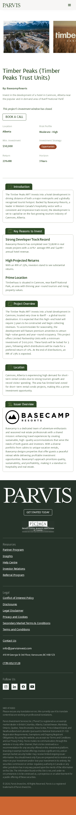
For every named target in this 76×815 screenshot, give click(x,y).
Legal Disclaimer (13, 610)
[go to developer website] (37, 417)
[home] (11, 5)
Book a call (14, 117)
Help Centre (10, 562)
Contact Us (9, 640)
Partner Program (13, 549)
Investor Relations (14, 568)
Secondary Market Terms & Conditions (26, 623)
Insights (8, 556)
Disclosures (10, 604)
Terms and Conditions (16, 629)
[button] (69, 5)
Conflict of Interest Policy (18, 598)
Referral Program (13, 575)
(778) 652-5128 (11, 663)
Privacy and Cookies (15, 617)
